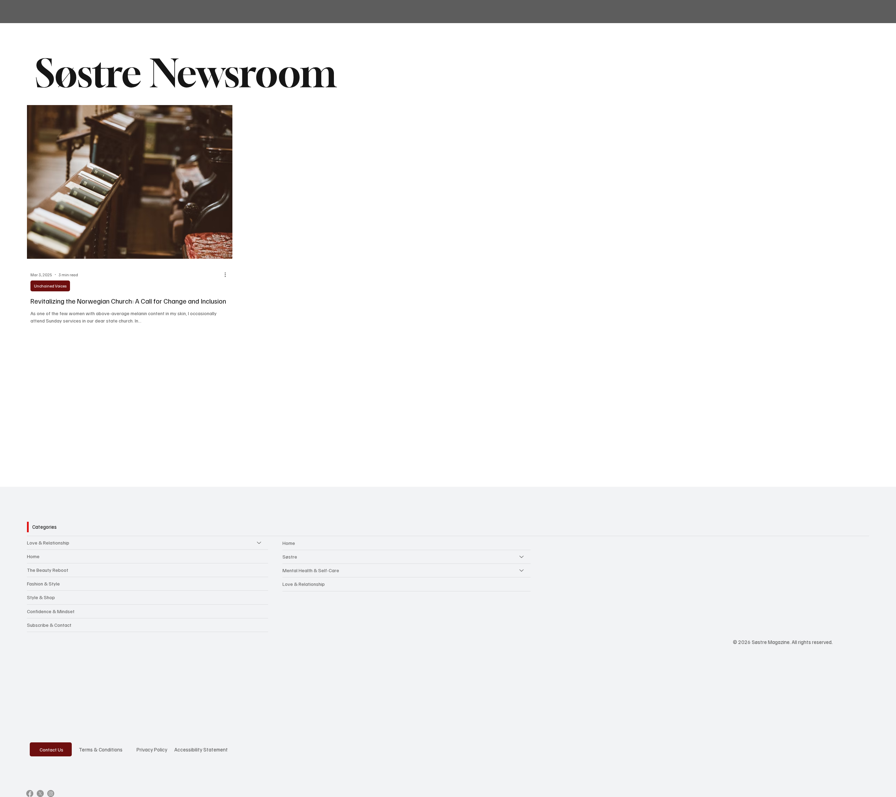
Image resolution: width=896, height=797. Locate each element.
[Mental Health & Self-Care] (522, 570)
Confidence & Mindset (51, 611)
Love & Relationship (48, 543)
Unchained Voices (50, 286)
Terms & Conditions (100, 749)
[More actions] (228, 274)
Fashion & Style (43, 584)
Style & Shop (41, 597)
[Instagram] (50, 793)
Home (33, 556)
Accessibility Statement (201, 749)
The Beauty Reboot (47, 570)
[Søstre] (522, 556)
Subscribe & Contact (49, 625)
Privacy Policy (151, 749)
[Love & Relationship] (259, 542)
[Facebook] (29, 793)
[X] (40, 793)
